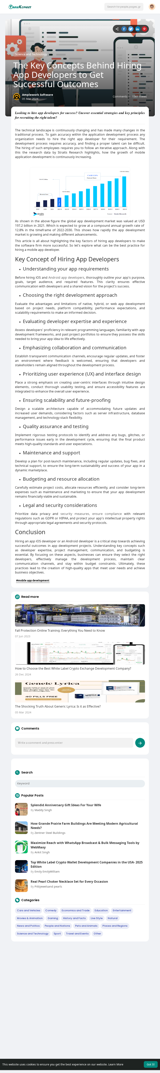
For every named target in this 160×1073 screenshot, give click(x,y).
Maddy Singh (43, 810)
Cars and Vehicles (28, 910)
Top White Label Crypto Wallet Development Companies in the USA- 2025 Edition (87, 864)
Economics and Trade (76, 910)
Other (97, 933)
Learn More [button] (115, 1064)
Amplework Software (37, 95)
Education (101, 910)
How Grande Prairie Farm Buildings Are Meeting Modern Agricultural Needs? (84, 825)
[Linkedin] (138, 29)
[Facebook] (124, 29)
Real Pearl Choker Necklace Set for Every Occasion (69, 881)
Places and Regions (114, 926)
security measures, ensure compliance (91, 514)
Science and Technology (31, 54)
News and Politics (28, 926)
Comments (120, 96)
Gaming (53, 918)
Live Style (97, 918)
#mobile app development (32, 580)
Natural (113, 918)
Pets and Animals (86, 926)
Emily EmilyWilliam (47, 871)
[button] (123, 7)
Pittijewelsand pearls (48, 886)
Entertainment (122, 910)
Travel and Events (77, 933)
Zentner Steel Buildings (50, 833)
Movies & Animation (30, 918)
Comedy (51, 910)
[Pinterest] (144, 29)
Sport (57, 933)
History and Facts (74, 918)
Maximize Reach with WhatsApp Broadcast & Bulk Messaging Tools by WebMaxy (85, 845)
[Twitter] (131, 29)
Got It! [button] (151, 1064)
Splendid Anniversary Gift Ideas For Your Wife (66, 805)
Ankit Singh (42, 852)
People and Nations (57, 926)
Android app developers (66, 277)
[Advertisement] (80, 972)
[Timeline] (117, 29)
